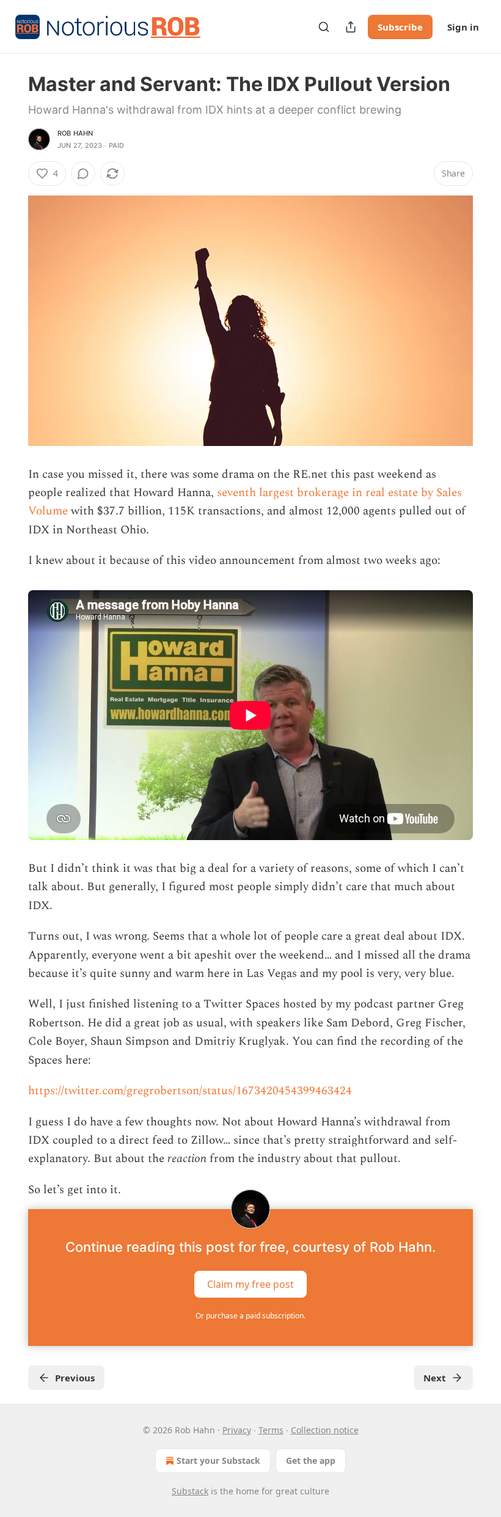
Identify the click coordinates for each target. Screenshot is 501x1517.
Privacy (236, 1430)
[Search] (324, 27)
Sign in (463, 27)
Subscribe (400, 27)
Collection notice (325, 1430)
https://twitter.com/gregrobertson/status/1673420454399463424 (190, 1091)
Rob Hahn (75, 133)
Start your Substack (218, 1460)
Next (434, 1378)
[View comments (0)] (83, 173)
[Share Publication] (350, 27)
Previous (75, 1378)
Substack (190, 1491)
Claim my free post (250, 1284)
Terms (270, 1430)
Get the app (310, 1460)
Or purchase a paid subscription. (250, 1315)
